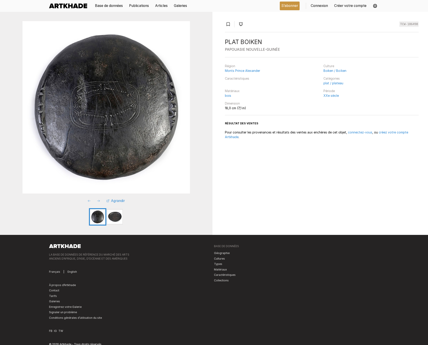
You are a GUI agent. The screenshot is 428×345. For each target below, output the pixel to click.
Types (218, 264)
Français (54, 271)
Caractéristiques (237, 78)
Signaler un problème (63, 312)
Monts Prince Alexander (242, 71)
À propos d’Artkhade (62, 285)
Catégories (331, 78)
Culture (328, 66)
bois (228, 95)
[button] (375, 6)
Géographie (222, 253)
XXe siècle (331, 95)
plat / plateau (333, 83)
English (72, 271)
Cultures (219, 258)
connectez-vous (360, 132)
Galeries (54, 301)
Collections (221, 280)
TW (60, 331)
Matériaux (232, 91)
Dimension (232, 103)
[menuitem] (69, 6)
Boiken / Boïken (334, 71)
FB (50, 331)
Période (329, 91)
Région (230, 66)
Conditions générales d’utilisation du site (75, 317)
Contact (54, 290)
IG (55, 331)
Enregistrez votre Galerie (65, 307)
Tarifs (53, 296)
